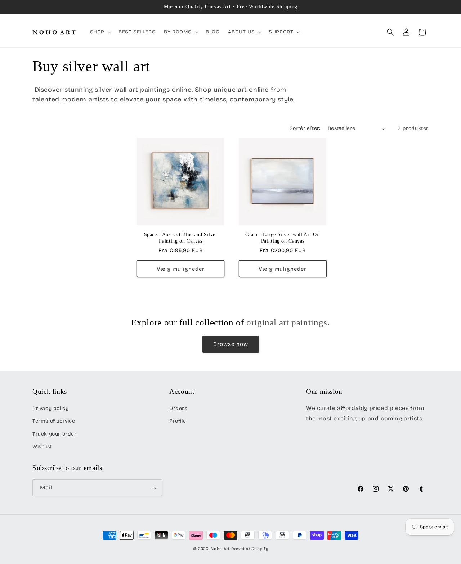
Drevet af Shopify (249, 548)
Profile (177, 421)
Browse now (230, 344)
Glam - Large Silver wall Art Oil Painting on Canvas (282, 238)
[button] (100, 32)
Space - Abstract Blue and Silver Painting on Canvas (181, 238)
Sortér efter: (305, 128)
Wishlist (42, 446)
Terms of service (53, 421)
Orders (178, 408)
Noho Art (220, 548)
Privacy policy (50, 408)
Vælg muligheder (181, 269)
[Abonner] (154, 487)
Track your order (54, 434)
